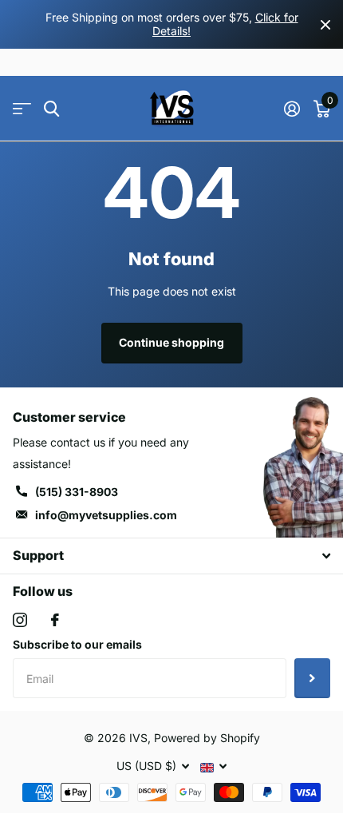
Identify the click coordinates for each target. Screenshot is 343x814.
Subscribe (312, 678)
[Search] (51, 109)
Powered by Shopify (207, 738)
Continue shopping (171, 342)
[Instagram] (20, 620)
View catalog (22, 109)
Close (325, 24)
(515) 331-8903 (76, 491)
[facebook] (55, 619)
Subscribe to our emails (77, 644)
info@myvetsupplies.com (106, 515)
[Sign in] (291, 108)
